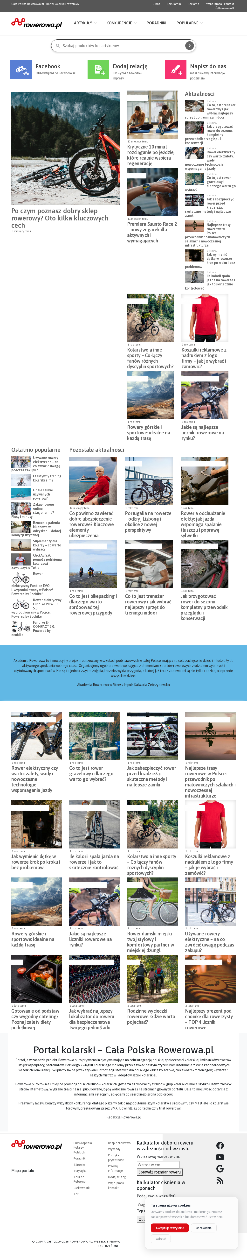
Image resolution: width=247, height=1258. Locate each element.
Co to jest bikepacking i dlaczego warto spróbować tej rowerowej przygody (93, 600)
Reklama (193, 4)
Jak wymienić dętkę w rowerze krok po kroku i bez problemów (35, 861)
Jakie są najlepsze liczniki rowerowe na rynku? (202, 431)
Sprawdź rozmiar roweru (160, 1172)
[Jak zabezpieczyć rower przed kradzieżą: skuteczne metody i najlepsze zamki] (152, 736)
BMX (114, 1108)
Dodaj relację (117, 1177)
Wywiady (114, 1149)
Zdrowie (79, 1164)
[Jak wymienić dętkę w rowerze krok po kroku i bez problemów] (36, 824)
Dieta (16, 962)
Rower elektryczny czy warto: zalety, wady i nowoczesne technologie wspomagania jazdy (34, 772)
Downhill (125, 1108)
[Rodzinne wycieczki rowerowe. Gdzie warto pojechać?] (152, 979)
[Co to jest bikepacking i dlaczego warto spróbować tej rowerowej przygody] (93, 564)
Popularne (187, 23)
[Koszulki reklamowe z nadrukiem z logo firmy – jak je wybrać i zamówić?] (204, 318)
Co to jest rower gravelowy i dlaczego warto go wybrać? (91, 772)
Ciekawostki (82, 1188)
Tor (76, 1194)
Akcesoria (136, 175)
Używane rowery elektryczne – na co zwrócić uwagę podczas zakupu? (209, 938)
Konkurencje (119, 23)
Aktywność (137, 98)
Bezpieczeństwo (83, 463)
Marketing (190, 301)
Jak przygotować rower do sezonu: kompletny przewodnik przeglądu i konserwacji (204, 600)
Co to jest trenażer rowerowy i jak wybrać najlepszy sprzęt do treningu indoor (148, 600)
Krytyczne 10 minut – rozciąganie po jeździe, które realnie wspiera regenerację (150, 151)
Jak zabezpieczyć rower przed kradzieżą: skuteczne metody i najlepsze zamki (151, 772)
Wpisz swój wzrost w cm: (158, 1156)
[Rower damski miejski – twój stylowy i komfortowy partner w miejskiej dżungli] (152, 901)
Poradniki (156, 23)
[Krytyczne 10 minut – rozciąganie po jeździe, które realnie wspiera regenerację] (152, 115)
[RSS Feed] (220, 1180)
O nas (156, 4)
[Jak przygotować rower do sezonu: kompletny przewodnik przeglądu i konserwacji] (204, 564)
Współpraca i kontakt (220, 4)
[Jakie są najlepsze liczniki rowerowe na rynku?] (204, 395)
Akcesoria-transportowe (202, 463)
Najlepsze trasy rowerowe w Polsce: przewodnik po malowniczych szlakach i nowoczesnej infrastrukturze (210, 772)
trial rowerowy (169, 1108)
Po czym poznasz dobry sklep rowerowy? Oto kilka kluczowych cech (59, 218)
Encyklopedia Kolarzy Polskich (83, 1147)
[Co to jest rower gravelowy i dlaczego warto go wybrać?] (94, 736)
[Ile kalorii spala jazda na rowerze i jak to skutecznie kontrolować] (94, 824)
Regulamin (174, 4)
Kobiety (134, 885)
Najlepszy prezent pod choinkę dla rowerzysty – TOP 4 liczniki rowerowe (209, 1015)
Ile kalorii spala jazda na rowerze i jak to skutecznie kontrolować (94, 861)
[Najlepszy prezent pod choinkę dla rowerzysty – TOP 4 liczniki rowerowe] (210, 979)
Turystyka (80, 1171)
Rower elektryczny (202, 885)
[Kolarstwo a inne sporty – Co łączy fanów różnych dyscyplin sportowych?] (150, 318)
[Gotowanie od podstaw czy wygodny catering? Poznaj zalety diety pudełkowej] (36, 979)
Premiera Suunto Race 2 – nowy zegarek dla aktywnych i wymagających (152, 228)
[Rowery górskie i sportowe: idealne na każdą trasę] (150, 395)
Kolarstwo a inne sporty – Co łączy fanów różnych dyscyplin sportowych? (150, 354)
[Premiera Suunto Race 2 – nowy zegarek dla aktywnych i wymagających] (152, 192)
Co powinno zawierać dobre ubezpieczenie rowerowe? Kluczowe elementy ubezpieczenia (91, 517)
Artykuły (83, 23)
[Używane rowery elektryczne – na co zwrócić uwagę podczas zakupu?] (210, 901)
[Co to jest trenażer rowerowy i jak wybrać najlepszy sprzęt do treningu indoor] (149, 564)
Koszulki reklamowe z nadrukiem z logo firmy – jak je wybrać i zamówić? (203, 354)
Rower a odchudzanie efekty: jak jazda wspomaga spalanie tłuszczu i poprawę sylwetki (203, 517)
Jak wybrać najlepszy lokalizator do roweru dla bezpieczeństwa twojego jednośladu (91, 1015)
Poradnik (79, 1158)
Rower (133, 962)
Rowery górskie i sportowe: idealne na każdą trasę (148, 431)
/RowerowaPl (225, 8)
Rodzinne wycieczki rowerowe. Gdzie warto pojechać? (151, 1015)
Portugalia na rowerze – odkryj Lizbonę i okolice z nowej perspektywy (148, 517)
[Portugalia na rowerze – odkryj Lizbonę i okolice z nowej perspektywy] (149, 481)
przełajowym (90, 1108)
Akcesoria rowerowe (199, 378)
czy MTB (195, 1103)
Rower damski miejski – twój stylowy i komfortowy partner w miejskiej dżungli (151, 938)
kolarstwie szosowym (171, 1103)
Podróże (133, 463)
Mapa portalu (22, 1170)
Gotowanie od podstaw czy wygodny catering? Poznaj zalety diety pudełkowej (35, 1015)
